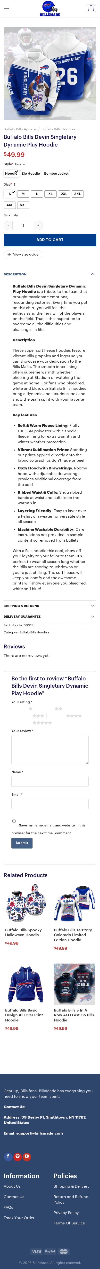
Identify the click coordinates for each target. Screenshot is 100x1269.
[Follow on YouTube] (27, 1157)
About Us (12, 1186)
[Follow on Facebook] (8, 1157)
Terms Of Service (69, 1223)
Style (8, 164)
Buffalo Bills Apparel (20, 129)
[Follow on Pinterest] (17, 1157)
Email (17, 794)
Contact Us (14, 1197)
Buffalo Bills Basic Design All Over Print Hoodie (24, 1015)
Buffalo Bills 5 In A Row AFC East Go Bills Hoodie (74, 1015)
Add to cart (49, 240)
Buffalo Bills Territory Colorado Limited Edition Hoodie (73, 935)
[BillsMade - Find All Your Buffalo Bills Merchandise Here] (50, 8)
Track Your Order (19, 1218)
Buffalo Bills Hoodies (58, 129)
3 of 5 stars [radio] (23, 716)
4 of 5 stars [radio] (56, 716)
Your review (22, 731)
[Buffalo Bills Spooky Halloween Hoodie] (25, 903)
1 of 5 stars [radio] (19, 709)
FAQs (8, 1207)
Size (8, 184)
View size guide (25, 254)
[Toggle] (92, 274)
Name (17, 772)
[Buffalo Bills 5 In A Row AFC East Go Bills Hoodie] (74, 984)
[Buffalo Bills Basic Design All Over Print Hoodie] (25, 984)
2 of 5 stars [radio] (45, 709)
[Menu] (6, 8)
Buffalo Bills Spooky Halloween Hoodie (23, 932)
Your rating (21, 702)
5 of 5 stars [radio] (23, 723)
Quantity (11, 215)
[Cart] (91, 8)
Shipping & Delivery (72, 1186)
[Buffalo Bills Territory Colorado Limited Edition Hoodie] (74, 903)
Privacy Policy (66, 1213)
